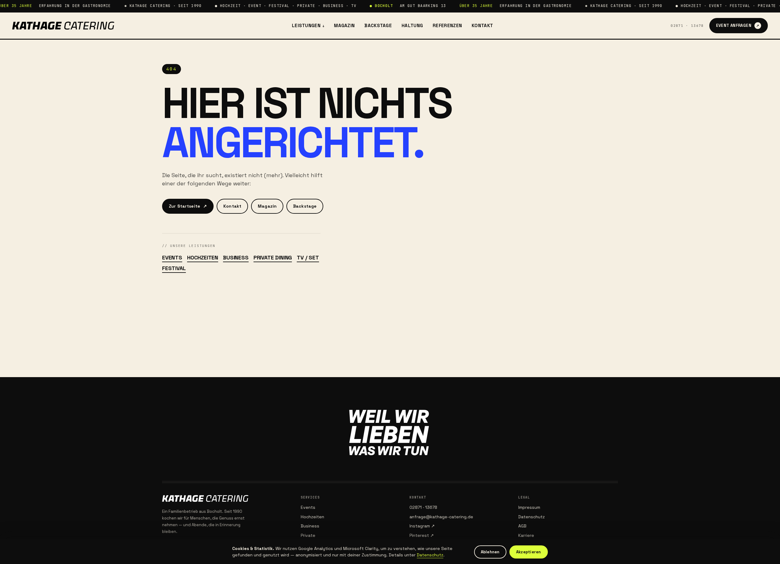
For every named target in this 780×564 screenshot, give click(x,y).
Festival (174, 268)
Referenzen (447, 25)
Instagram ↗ (422, 526)
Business (236, 257)
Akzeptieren (528, 552)
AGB (522, 526)
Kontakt (482, 25)
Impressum (529, 507)
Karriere (526, 535)
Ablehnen (490, 552)
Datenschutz (531, 516)
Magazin (344, 25)
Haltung (412, 25)
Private (308, 535)
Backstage (378, 25)
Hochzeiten (202, 257)
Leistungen (308, 25)
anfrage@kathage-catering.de (441, 516)
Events (172, 257)
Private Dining (273, 257)
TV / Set (308, 257)
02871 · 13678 (687, 25)
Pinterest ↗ (422, 535)
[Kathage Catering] (63, 26)
